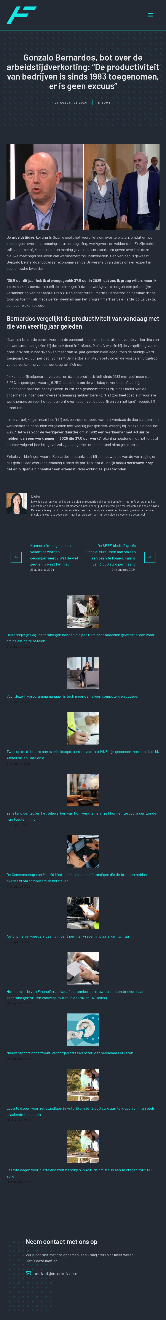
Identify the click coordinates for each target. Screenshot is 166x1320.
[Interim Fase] (21, 14)
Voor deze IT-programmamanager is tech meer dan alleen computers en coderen (72, 696)
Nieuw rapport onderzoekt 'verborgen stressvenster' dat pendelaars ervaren (69, 1052)
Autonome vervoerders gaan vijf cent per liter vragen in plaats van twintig (67, 936)
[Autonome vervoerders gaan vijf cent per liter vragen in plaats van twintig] (83, 926)
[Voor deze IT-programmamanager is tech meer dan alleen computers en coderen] (83, 686)
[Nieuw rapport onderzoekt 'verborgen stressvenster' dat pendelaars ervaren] (83, 1042)
